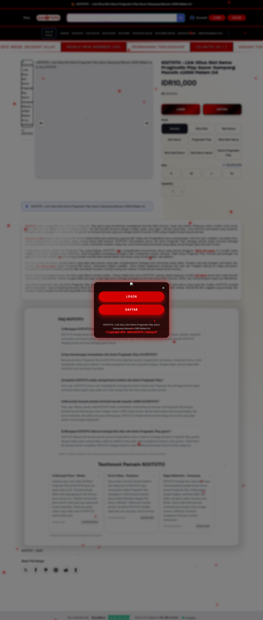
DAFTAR (131, 310)
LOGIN (131, 296)
